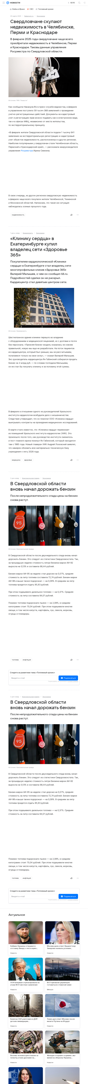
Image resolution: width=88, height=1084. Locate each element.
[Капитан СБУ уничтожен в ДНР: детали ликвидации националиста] (25, 1011)
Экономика (41, 16)
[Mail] (7, 2)
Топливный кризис (46, 9)
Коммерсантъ (28, 233)
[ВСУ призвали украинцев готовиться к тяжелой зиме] (62, 975)
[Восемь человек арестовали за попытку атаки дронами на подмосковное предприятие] (25, 1048)
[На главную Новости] (14, 2)
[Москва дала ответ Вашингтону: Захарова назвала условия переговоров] (62, 938)
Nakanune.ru (28, 16)
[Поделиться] (71, 215)
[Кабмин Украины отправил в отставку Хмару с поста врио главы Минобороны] (25, 938)
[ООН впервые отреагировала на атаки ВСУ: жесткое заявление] (25, 975)
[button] (44, 77)
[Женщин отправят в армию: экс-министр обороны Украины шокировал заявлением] (62, 1048)
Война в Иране (18, 9)
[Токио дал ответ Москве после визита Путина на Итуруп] (62, 1011)
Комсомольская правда (30, 478)
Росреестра (27, 150)
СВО (31, 9)
